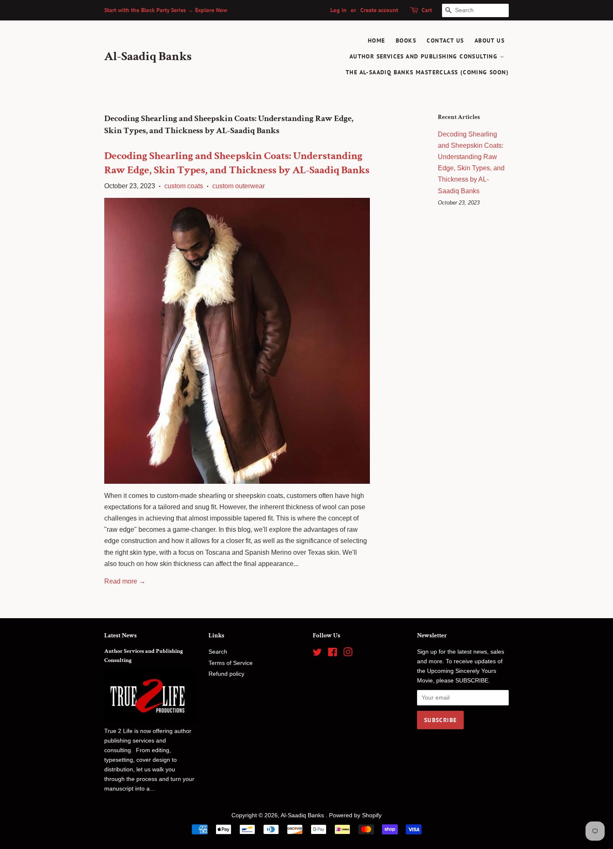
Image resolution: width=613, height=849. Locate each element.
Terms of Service (231, 663)
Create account (379, 10)
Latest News (120, 635)
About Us (490, 40)
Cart (427, 10)
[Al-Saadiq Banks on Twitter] (317, 654)
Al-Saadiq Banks (147, 56)
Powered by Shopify (355, 815)
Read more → (125, 581)
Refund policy (226, 674)
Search (218, 652)
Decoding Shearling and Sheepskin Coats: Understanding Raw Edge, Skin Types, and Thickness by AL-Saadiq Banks (236, 163)
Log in (338, 10)
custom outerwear (238, 186)
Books (406, 40)
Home (376, 40)
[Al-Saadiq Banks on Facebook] (332, 654)
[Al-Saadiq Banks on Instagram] (347, 654)
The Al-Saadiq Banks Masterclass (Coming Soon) (427, 72)
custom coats (183, 186)
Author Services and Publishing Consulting (424, 56)
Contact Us (445, 40)
